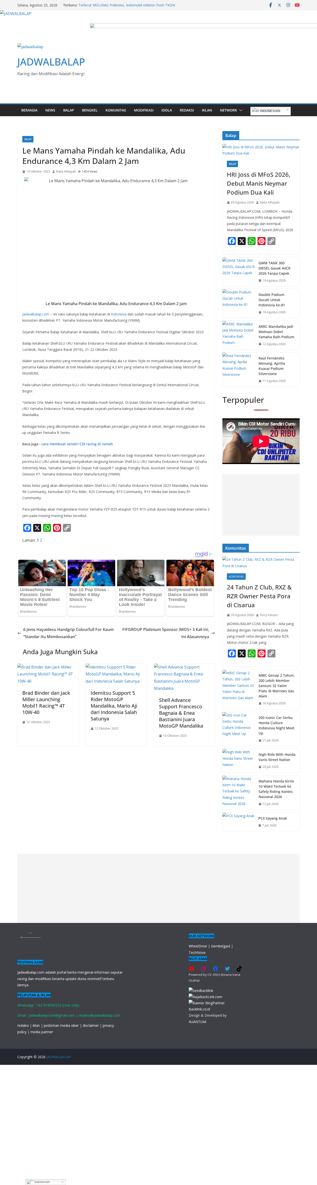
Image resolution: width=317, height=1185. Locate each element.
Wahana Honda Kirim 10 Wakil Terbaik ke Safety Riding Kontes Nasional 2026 (276, 789)
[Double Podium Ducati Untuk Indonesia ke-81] (238, 303)
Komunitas (116, 110)
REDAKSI (187, 110)
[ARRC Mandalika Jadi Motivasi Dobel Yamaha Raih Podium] (238, 335)
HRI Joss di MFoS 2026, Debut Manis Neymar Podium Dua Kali (258, 183)
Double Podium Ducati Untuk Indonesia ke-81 (272, 299)
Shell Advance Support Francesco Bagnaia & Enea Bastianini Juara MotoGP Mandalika (181, 713)
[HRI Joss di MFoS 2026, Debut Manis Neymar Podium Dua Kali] (261, 150)
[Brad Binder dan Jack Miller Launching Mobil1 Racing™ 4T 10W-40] (47, 667)
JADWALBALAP (51, 61)
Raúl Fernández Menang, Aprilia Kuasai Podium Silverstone (272, 366)
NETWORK (228, 110)
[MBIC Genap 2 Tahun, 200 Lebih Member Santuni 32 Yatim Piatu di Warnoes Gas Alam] (238, 689)
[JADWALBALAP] (15, 13)
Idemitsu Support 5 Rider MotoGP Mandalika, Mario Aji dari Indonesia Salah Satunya (114, 706)
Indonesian (269, 111)
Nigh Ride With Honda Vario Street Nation (277, 757)
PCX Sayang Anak (272, 818)
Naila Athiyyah (66, 171)
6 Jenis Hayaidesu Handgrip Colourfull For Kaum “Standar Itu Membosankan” (68, 633)
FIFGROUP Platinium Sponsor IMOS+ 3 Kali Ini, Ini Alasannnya (165, 633)
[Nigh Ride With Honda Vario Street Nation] (238, 761)
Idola (166, 110)
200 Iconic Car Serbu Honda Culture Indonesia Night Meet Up (276, 725)
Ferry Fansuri (269, 615)
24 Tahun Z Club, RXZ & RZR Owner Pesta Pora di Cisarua (259, 596)
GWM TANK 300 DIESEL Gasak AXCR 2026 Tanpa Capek (275, 268)
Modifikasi (144, 110)
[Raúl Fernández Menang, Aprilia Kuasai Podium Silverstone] (238, 370)
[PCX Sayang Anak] (238, 822)
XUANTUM (197, 1021)
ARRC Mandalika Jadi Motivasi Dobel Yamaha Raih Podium (276, 331)
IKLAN (207, 110)
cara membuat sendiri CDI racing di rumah (77, 444)
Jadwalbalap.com (35, 314)
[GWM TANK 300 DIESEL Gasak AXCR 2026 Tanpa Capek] (238, 271)
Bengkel (90, 110)
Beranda (29, 110)
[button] (239, 110)
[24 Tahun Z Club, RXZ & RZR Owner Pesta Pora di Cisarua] (261, 562)
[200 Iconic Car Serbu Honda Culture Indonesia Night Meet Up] (238, 729)
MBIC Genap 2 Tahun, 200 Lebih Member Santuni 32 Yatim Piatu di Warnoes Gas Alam (277, 685)
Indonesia (119, 314)
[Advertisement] (261, 505)
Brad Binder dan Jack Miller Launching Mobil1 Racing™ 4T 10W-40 (46, 702)
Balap (68, 110)
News (50, 110)
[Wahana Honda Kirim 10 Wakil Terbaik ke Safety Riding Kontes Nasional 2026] (238, 793)
